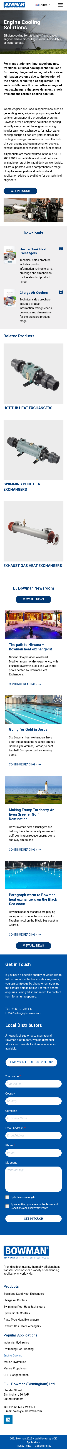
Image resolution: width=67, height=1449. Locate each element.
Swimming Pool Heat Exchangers (23, 487)
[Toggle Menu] (60, 5)
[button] (33, 945)
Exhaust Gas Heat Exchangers (33, 565)
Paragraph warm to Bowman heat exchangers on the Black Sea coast (33, 899)
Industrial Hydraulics (16, 1342)
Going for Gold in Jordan (29, 729)
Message (11, 1162)
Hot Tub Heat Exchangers (28, 408)
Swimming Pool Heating (19, 1349)
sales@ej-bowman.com (27, 1013)
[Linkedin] (8, 1419)
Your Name (13, 1076)
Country (10, 1093)
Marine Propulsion (15, 1368)
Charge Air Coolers (15, 1300)
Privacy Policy (23, 1445)
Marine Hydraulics (15, 1362)
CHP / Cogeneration (16, 1375)
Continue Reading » (23, 684)
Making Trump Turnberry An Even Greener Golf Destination (31, 814)
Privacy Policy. (40, 1208)
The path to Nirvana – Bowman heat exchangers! (30, 646)
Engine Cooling (13, 1355)
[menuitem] (43, 5)
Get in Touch (33, 1218)
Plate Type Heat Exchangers (21, 1319)
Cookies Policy (43, 1445)
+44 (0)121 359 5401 (22, 1008)
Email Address (15, 1128)
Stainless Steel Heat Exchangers (24, 1293)
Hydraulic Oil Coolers (17, 1313)
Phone (10, 1145)
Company (11, 1111)
